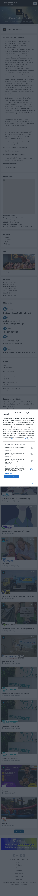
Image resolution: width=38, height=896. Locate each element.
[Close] (34, 413)
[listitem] (19, 444)
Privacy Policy (29, 483)
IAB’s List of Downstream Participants (21, 439)
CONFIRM (11, 476)
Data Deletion (9, 483)
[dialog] (19, 448)
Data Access (19, 483)
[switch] (31, 448)
